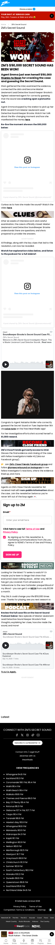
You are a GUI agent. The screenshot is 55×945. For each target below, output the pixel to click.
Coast (39, 918)
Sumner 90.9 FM (14, 866)
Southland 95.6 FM (15, 886)
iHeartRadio (27, 759)
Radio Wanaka (24, 921)
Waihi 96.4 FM (13, 786)
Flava (46, 918)
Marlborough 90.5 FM (17, 850)
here (27, 119)
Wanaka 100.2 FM (15, 874)
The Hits (15, 918)
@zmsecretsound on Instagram (25, 467)
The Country (44, 921)
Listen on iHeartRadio (27, 934)
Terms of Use (35, 906)
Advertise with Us (27, 755)
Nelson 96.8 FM (13, 846)
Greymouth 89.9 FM (16, 858)
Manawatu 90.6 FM (15, 830)
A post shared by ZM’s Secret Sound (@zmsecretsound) (27, 197)
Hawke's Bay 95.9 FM (16, 822)
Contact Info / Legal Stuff (27, 752)
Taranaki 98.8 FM (15, 818)
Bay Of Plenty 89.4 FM (17, 802)
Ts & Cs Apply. (8, 671)
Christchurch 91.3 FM (16, 862)
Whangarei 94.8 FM (16, 774)
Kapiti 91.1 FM (12, 838)
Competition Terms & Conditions (19, 910)
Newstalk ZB (5, 918)
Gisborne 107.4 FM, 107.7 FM (20, 810)
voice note (10, 428)
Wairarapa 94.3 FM (16, 834)
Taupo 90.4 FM (13, 814)
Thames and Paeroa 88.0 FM (21, 798)
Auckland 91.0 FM (14, 778)
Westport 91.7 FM (15, 854)
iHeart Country (11, 921)
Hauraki (32, 918)
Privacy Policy (19, 906)
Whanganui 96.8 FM (16, 826)
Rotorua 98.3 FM (14, 806)
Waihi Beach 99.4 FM (16, 790)
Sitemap (42, 910)
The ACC (24, 918)
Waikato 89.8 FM (14, 794)
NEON (33, 588)
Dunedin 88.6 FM (14, 878)
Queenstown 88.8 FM (17, 882)
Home (3, 24)
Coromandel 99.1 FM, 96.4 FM (21, 782)
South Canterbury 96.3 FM (19, 870)
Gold (52, 918)
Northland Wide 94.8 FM (18, 890)
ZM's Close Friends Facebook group (28, 464)
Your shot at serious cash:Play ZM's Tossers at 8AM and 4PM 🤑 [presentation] (27, 15)
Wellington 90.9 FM (15, 842)
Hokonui (35, 921)
